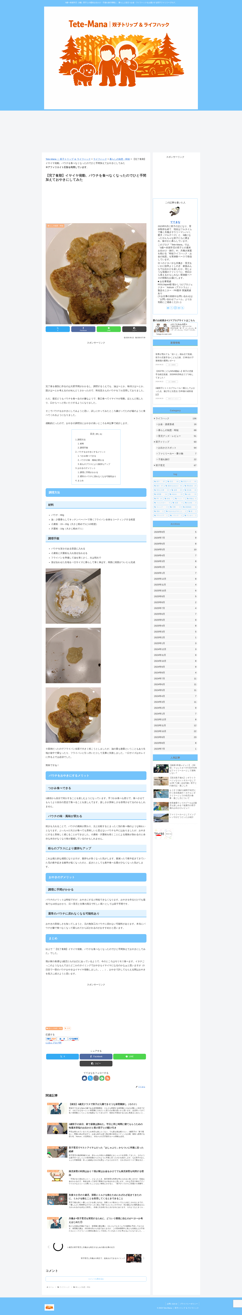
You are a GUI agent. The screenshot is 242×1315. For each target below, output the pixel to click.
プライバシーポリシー (189, 1304)
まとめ (81, 480)
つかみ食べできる (88, 456)
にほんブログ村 (54, 1043)
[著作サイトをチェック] (84, 1078)
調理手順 (84, 448)
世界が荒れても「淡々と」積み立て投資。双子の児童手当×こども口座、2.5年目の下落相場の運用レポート (175, 357)
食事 (68, 1028)
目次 (92, 434)
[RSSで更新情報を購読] (107, 1078)
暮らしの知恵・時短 (55, 1028)
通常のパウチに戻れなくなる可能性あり (98, 476)
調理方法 (82, 439)
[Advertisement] (117, 130)
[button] (134, 329)
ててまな (175, 222)
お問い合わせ (172, 1304)
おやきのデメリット (87, 468)
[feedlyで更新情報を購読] (101, 1078)
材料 (82, 443)
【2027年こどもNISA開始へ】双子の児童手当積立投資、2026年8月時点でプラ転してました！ (174, 374)
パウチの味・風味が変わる (92, 460)
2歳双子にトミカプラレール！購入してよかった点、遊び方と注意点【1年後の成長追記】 (175, 391)
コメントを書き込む (96, 1279)
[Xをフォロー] (90, 1078)
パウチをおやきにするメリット (92, 452)
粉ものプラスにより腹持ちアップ (95, 464)
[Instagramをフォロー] (96, 1078)
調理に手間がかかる (89, 472)
